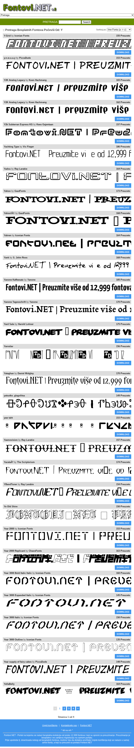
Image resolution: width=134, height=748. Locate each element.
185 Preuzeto (123, 279)
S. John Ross (20, 257)
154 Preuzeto (123, 484)
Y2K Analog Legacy (14, 80)
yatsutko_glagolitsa (14, 395)
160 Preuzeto (123, 573)
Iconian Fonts (21, 35)
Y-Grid (7, 35)
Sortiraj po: (101, 29)
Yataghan (9, 373)
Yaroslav (8, 346)
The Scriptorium (26, 462)
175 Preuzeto (123, 324)
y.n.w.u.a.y (9, 58)
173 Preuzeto (123, 191)
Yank (6, 257)
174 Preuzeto (123, 462)
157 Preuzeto (123, 124)
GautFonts (20, 191)
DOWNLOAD (123, 52)
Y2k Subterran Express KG (18, 124)
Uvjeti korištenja (49, 725)
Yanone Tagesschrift (15, 302)
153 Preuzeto (123, 58)
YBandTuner (10, 484)
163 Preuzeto (123, 551)
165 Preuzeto (123, 80)
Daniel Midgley (26, 373)
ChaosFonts (35, 551)
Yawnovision (11, 440)
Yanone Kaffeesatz (14, 279)
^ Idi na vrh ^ (67, 730)
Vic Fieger (28, 146)
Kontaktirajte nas (69, 725)
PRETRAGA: (50, 21)
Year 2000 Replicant (14, 551)
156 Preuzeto (123, 346)
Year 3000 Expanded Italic (18, 595)
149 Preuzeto (123, 395)
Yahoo (7, 191)
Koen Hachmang (38, 80)
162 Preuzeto (123, 102)
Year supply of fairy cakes (18, 661)
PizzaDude (25, 58)
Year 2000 (9, 528)
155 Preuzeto (123, 35)
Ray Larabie (20, 169)
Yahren (7, 235)
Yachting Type (11, 146)
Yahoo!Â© (9, 213)
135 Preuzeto (123, 639)
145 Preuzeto (123, 595)
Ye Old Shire (10, 506)
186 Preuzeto (123, 146)
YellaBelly (9, 684)
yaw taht (8, 417)
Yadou (7, 169)
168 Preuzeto (123, 213)
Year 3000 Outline (13, 639)
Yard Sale (9, 324)
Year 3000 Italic (12, 617)
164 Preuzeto (123, 169)
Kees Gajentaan (44, 124)
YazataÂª (8, 462)
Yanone (31, 279)
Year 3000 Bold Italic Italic (18, 573)
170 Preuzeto (123, 302)
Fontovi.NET (86, 725)
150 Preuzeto (123, 506)
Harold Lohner (26, 324)
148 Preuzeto (123, 661)
